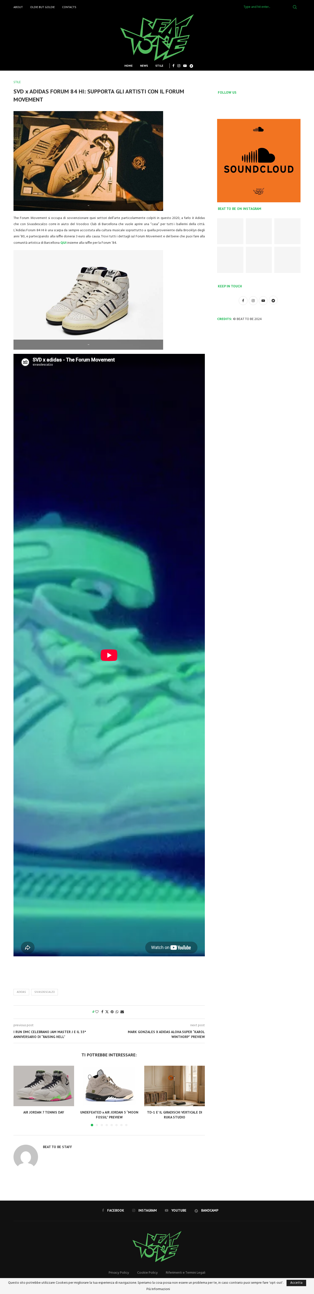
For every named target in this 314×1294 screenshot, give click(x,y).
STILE (159, 65)
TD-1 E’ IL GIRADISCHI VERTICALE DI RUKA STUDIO (174, 1115)
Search (295, 7)
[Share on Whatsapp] (117, 1012)
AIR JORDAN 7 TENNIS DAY (43, 1112)
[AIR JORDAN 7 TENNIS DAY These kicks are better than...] (230, 231)
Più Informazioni (158, 1289)
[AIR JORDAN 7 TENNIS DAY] (43, 1086)
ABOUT (18, 7)
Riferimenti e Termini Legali (185, 1273)
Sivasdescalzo (44, 992)
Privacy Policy (119, 1273)
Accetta (296, 1283)
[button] (20, 1096)
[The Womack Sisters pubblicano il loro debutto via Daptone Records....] (287, 259)
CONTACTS (69, 7)
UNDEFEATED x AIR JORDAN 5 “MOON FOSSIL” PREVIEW (109, 1115)
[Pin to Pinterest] (112, 1012)
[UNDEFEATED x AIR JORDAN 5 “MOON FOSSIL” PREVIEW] (109, 1086)
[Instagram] (179, 66)
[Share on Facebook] (102, 1012)
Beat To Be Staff (57, 1147)
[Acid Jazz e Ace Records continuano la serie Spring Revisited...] (230, 259)
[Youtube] (185, 66)
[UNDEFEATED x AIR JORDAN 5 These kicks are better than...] (287, 231)
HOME (128, 65)
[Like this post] (97, 1012)
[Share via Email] (122, 1012)
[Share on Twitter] (107, 1012)
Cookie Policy (147, 1273)
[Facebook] (173, 66)
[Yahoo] (191, 66)
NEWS (144, 65)
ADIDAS (21, 992)
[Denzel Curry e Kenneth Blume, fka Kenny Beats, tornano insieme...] (259, 259)
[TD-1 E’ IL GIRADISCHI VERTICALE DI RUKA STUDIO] (174, 1086)
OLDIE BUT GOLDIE (42, 7)
